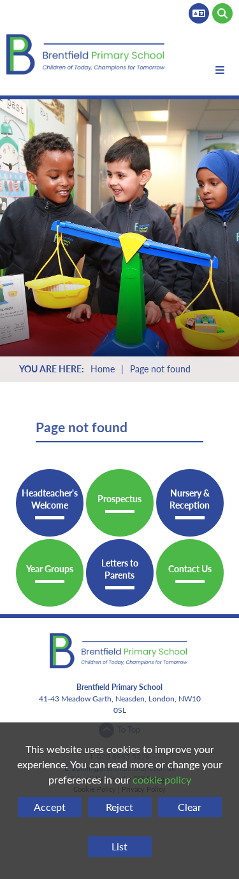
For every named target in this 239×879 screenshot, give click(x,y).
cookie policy (162, 779)
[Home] (87, 54)
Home (103, 368)
